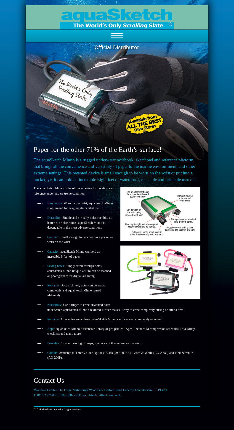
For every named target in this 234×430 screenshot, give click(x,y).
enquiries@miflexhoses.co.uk (102, 395)
